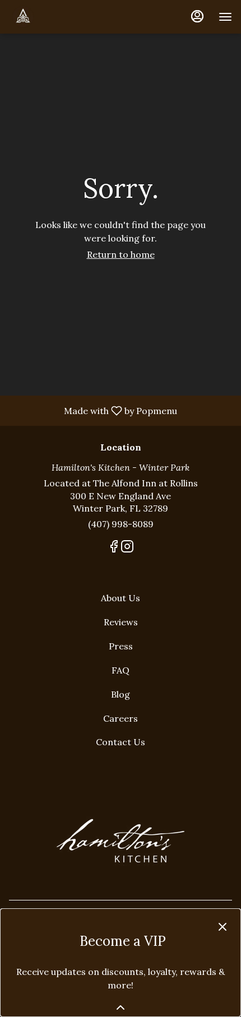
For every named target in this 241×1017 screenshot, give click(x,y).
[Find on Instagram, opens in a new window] (127, 548)
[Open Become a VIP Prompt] (120, 1007)
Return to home (121, 254)
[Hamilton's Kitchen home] (59, 17)
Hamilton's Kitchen (120, 841)
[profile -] (197, 16)
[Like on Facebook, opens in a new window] (114, 548)
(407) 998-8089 (121, 524)
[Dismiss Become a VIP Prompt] (222, 926)
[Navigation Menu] (225, 16)
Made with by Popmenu (92, 410)
